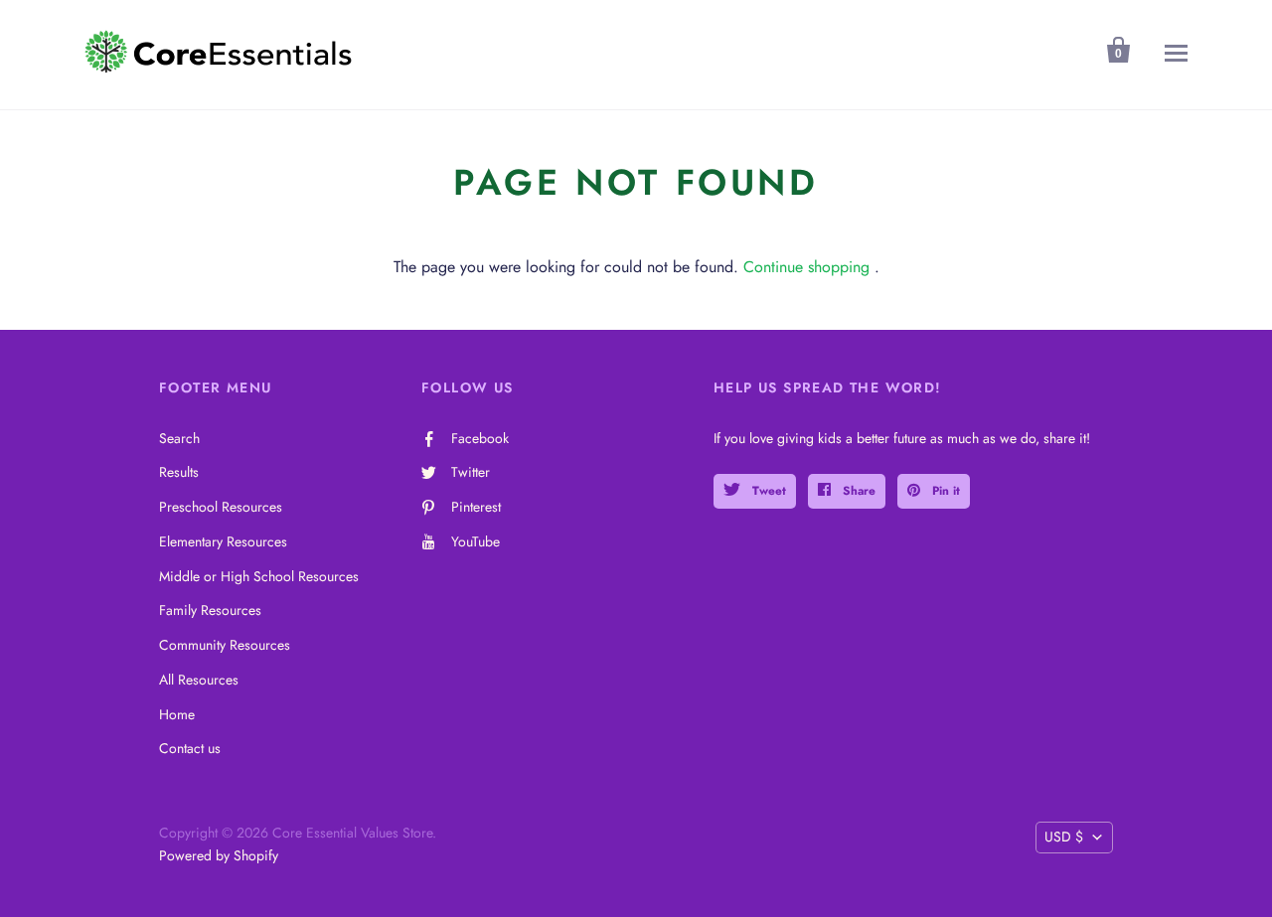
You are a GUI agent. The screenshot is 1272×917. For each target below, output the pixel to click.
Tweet (767, 491)
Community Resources (224, 645)
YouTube (475, 541)
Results (179, 472)
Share (857, 491)
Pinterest (476, 507)
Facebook (480, 438)
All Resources (198, 679)
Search (179, 438)
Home (177, 714)
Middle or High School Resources (259, 576)
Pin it (944, 491)
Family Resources (210, 610)
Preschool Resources (220, 507)
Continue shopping (806, 266)
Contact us (190, 748)
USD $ (1063, 836)
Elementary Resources (223, 541)
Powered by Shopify (218, 855)
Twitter (470, 472)
